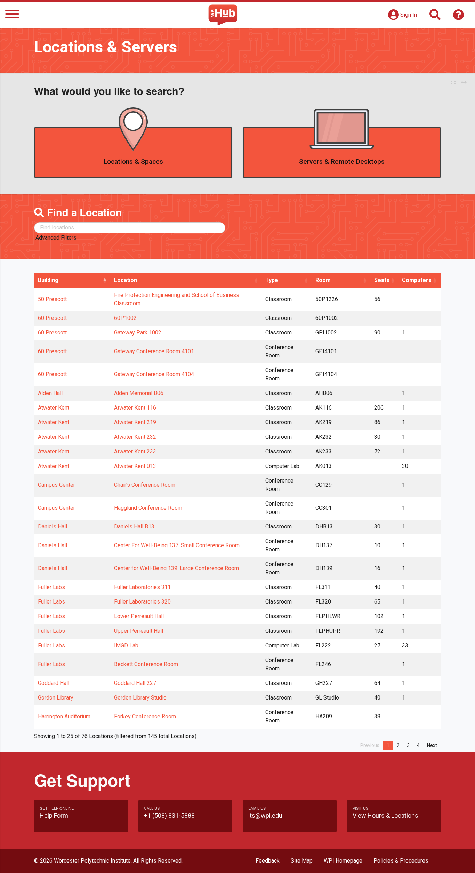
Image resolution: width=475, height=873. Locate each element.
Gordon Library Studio (140, 697)
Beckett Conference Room (146, 664)
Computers (417, 280)
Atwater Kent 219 (135, 422)
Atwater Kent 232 (135, 437)
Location (125, 280)
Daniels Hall (52, 526)
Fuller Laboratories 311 (142, 587)
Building (48, 280)
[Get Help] (458, 17)
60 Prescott (52, 318)
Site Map (302, 860)
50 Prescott (52, 299)
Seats (381, 280)
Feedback (268, 860)
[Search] (435, 17)
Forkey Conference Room (145, 716)
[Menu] (12, 15)
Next (432, 745)
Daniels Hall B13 (134, 526)
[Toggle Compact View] (453, 82)
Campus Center (56, 485)
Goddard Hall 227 (135, 683)
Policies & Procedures (400, 860)
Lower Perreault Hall (139, 616)
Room (323, 280)
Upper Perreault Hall (138, 631)
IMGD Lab (126, 645)
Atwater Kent (53, 407)
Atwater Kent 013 (135, 466)
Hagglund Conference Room (148, 507)
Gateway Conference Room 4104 (154, 374)
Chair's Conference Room (144, 485)
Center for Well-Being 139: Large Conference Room (176, 568)
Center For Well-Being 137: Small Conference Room (177, 545)
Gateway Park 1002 (137, 332)
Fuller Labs (51, 587)
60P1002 (125, 318)
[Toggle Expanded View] (464, 82)
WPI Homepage (343, 860)
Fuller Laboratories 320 (142, 601)
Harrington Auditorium (64, 716)
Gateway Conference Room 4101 (154, 351)
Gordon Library (55, 697)
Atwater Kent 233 (135, 451)
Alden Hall (50, 393)
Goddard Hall (53, 683)
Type (271, 280)
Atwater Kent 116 (135, 407)
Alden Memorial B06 (138, 393)
